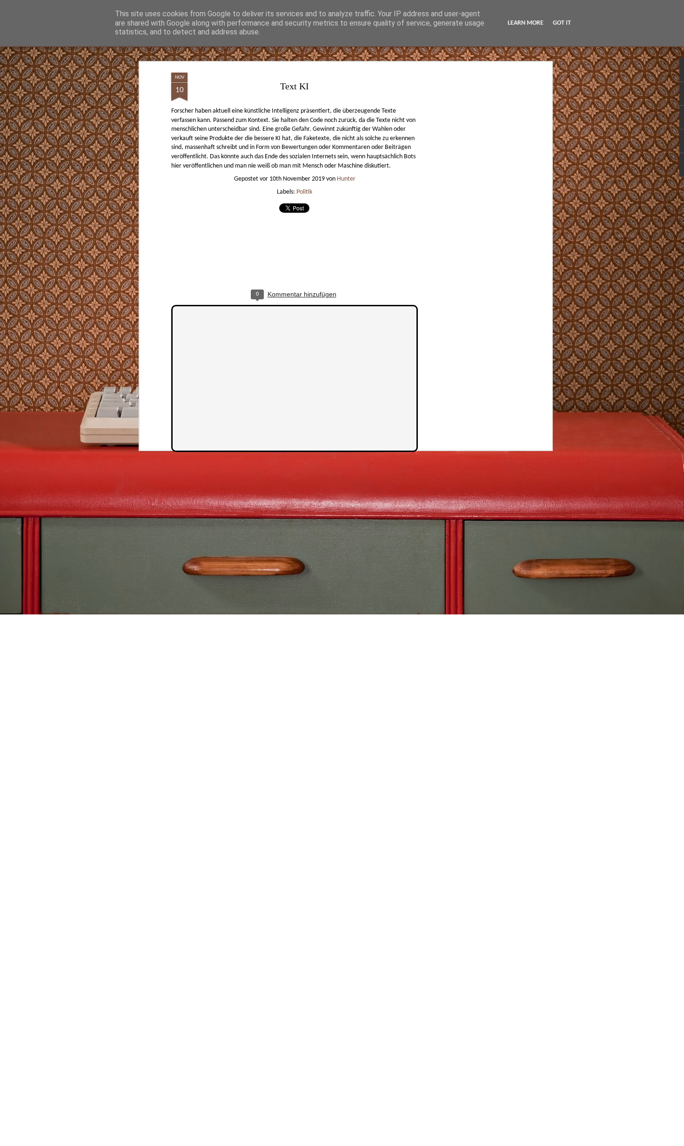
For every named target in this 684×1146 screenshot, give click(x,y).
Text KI (294, 86)
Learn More (525, 23)
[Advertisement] (469, 219)
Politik (304, 192)
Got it (562, 23)
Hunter (346, 178)
